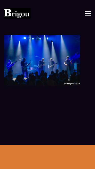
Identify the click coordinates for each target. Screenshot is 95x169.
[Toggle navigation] (88, 13)
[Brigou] (23, 13)
